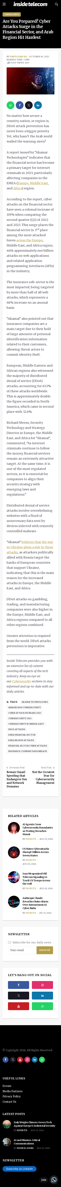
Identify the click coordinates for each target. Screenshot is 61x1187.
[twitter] (29, 105)
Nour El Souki (25, 1148)
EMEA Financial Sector (21, 735)
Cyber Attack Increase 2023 (24, 713)
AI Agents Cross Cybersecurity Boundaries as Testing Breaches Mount (38, 829)
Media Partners (13, 1091)
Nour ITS (31, 839)
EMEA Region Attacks (21, 740)
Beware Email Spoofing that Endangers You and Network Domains (17, 779)
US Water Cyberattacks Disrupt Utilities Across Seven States (36, 852)
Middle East (39, 183)
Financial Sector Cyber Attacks (27, 745)
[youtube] (18, 1006)
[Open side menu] (4, 4)
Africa (17, 188)
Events (7, 1086)
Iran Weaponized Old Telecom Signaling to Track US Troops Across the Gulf (36, 878)
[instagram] (42, 985)
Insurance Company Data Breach (27, 751)
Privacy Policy (12, 1096)
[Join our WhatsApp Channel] (48, 1179)
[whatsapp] (10, 105)
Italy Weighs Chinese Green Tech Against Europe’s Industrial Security (34, 1124)
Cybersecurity (11, 14)
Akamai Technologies (35, 702)
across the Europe (29, 240)
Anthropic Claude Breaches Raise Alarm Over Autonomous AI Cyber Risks (35, 903)
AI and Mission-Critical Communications (27, 1142)
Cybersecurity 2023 (20, 718)
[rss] (42, 996)
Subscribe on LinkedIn (19, 1168)
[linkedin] (38, 105)
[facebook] (20, 105)
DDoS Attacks (16, 729)
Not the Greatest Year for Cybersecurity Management (43, 777)
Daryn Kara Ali (18, 56)
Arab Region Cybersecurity (24, 707)
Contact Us (9, 1101)
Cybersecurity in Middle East (26, 724)
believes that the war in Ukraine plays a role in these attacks (30, 547)
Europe (23, 183)
